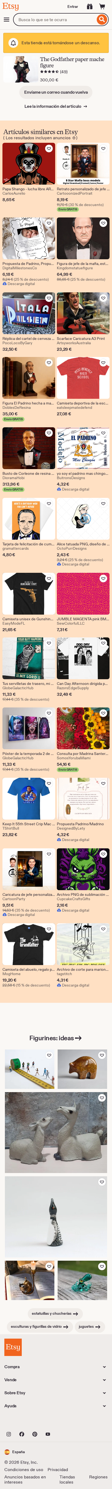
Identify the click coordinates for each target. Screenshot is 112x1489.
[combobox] (54, 19)
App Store (22, 1422)
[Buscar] (102, 19)
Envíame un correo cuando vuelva (56, 92)
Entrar (72, 6)
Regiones (98, 1476)
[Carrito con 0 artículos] (102, 6)
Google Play (63, 1422)
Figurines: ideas (51, 1038)
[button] (14, 1452)
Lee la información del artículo (53, 106)
